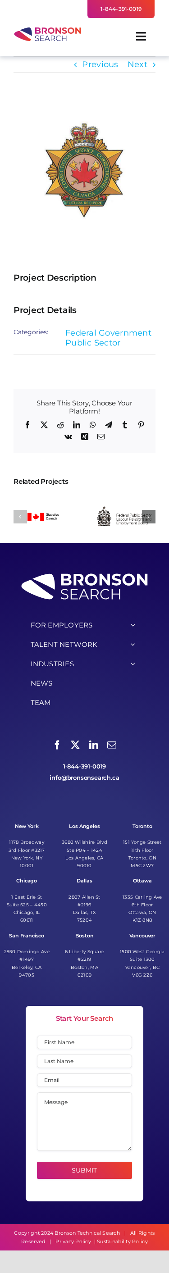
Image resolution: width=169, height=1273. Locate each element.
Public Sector (93, 343)
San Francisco (26, 936)
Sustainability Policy (122, 1241)
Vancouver (142, 936)
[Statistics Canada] (44, 499)
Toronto (142, 826)
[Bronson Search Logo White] (84, 574)
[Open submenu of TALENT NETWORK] (133, 645)
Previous (100, 64)
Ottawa (142, 881)
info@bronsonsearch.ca (84, 777)
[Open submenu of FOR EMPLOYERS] (133, 625)
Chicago (26, 881)
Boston (84, 936)
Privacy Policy (73, 1241)
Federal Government (108, 333)
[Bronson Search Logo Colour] (48, 30)
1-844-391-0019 (84, 766)
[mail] (111, 745)
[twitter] (75, 745)
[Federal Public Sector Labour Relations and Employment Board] (126, 499)
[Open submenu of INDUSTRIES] (133, 664)
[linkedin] (93, 745)
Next (137, 64)
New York (27, 826)
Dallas (84, 881)
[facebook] (57, 745)
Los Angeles (84, 826)
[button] (20, 516)
